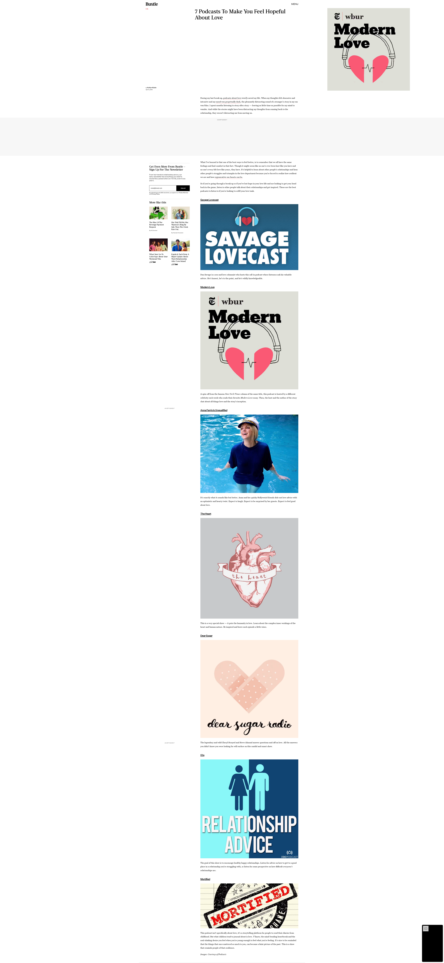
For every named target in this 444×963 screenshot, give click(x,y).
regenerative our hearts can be (228, 177)
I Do (202, 755)
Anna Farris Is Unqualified (213, 410)
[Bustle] (152, 4)
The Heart (205, 513)
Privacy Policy (156, 194)
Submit (183, 188)
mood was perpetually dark (228, 101)
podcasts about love (232, 98)
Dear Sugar (206, 635)
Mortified (205, 879)
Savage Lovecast (209, 199)
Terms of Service (183, 192)
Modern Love (207, 287)
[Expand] (424, 927)
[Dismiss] (440, 927)
